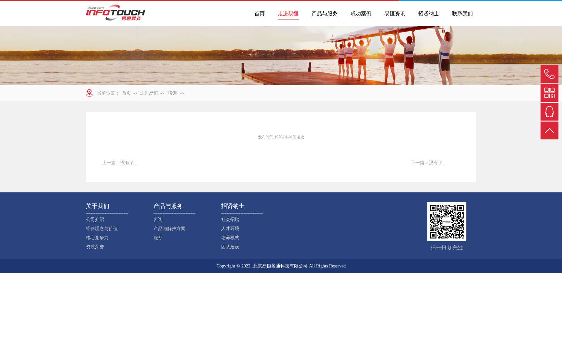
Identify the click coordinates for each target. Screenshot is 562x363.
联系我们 (462, 13)
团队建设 (230, 246)
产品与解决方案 (169, 228)
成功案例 (361, 13)
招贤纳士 (428, 13)
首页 (259, 13)
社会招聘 (230, 219)
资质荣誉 (95, 246)
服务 (158, 237)
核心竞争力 (97, 237)
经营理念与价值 (102, 228)
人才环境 (230, 228)
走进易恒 (288, 13)
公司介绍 (95, 219)
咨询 (158, 219)
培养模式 (230, 237)
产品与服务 (325, 13)
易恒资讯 (394, 13)
